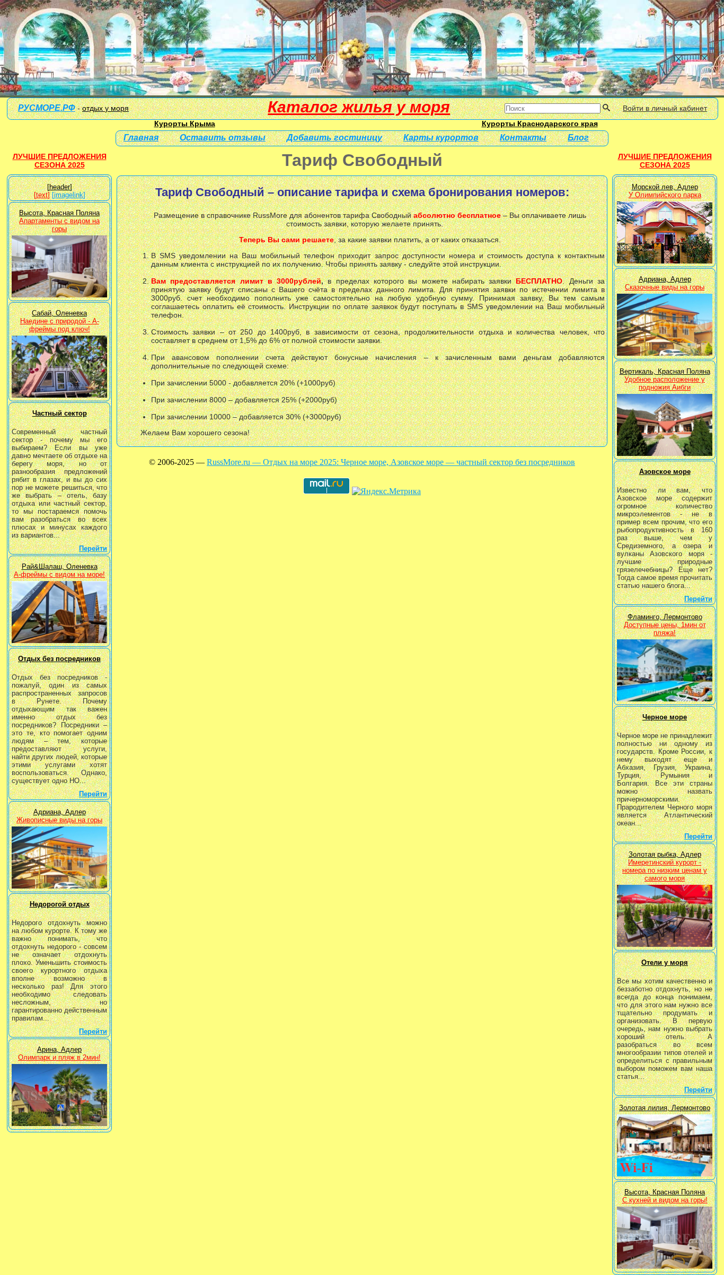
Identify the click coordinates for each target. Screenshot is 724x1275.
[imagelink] (68, 195)
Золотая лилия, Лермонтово (664, 1108)
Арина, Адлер (59, 1049)
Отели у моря (664, 962)
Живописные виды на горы (59, 820)
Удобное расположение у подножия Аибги (664, 383)
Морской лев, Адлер (665, 187)
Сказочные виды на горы (664, 287)
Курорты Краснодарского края (540, 123)
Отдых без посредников (59, 659)
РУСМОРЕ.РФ (46, 107)
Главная (140, 137)
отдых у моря (105, 108)
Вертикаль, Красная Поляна (665, 371)
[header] (59, 187)
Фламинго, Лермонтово (665, 617)
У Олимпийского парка (665, 195)
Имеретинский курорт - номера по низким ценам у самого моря (664, 870)
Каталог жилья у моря (359, 107)
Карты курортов (441, 137)
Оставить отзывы (223, 137)
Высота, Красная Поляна (59, 213)
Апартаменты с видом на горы (59, 225)
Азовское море (665, 472)
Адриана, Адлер (59, 812)
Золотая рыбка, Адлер (665, 854)
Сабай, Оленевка (59, 313)
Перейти (93, 548)
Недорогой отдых (60, 904)
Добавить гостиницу (334, 137)
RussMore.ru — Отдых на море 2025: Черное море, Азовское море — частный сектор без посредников (391, 462)
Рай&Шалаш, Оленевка (60, 566)
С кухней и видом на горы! (665, 1200)
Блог (578, 137)
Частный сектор (59, 413)
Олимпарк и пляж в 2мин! (59, 1057)
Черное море (664, 717)
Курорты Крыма (184, 123)
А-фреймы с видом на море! (59, 574)
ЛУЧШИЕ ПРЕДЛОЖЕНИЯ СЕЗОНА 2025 (60, 160)
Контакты (523, 137)
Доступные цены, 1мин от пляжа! (665, 629)
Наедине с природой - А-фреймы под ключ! (59, 325)
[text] (42, 195)
